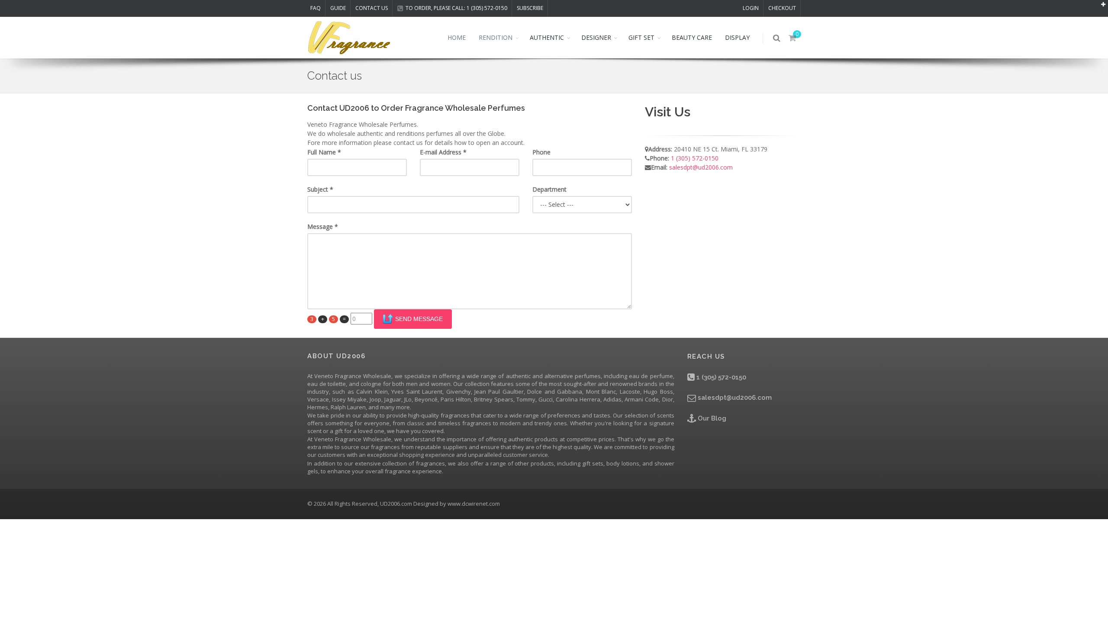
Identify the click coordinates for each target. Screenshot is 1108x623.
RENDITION (495, 37)
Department (549, 189)
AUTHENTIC (547, 37)
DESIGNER (596, 37)
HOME (457, 37)
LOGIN (751, 8)
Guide (338, 8)
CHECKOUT (782, 8)
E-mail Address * (443, 152)
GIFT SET (641, 37)
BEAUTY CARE (692, 37)
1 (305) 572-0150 (694, 158)
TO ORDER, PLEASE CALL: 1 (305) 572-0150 (456, 8)
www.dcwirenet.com (474, 503)
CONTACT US (371, 8)
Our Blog (711, 418)
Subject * (320, 189)
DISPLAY (737, 37)
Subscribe (530, 8)
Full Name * (324, 152)
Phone (541, 152)
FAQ (315, 8)
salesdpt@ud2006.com (701, 167)
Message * (322, 226)
